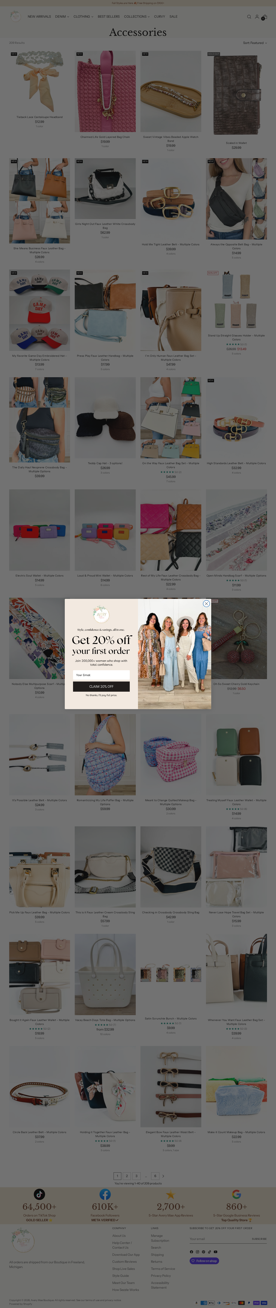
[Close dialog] (206, 603)
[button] (101, 695)
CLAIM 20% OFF (101, 686)
